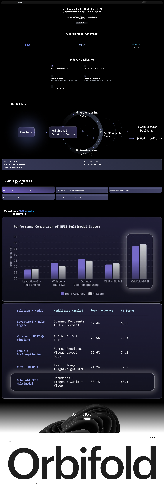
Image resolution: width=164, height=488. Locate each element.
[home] (20, 2)
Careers (80, 2)
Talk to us (144, 2)
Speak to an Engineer (78, 418)
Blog (83, 2)
